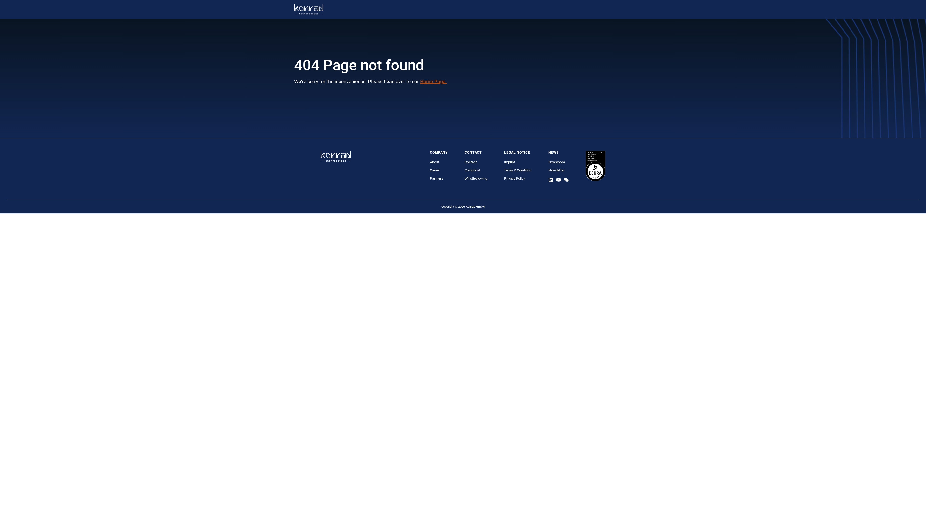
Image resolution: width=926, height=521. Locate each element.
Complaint (472, 170)
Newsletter (556, 170)
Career (435, 170)
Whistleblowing (476, 178)
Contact (471, 162)
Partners (436, 178)
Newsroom (556, 162)
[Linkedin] (550, 180)
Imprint (509, 162)
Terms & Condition (517, 170)
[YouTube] (558, 180)
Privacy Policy (514, 178)
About (434, 162)
